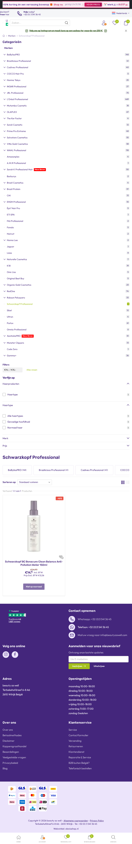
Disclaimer (8, 740)
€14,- (6, 369)
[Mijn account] (104, 23)
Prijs (5, 445)
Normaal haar (15, 427)
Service (73, 729)
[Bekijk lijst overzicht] (127, 482)
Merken (8, 48)
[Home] (4, 35)
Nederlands (121, 13)
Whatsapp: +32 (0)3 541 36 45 (94, 619)
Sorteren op (9, 482)
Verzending (75, 740)
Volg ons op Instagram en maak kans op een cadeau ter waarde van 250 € (66, 30)
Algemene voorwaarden (76, 820)
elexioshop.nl (72, 828)
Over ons (8, 729)
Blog (5, 768)
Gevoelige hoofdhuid (18, 421)
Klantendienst (76, 751)
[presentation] (40, 23)
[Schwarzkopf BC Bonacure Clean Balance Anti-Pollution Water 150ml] (34, 525)
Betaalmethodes (12, 735)
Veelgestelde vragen (14, 757)
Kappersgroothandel (14, 746)
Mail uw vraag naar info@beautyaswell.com (102, 635)
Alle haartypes (15, 415)
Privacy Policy (97, 820)
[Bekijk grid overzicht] (122, 482)
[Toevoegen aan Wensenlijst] (61, 557)
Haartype (12, 394)
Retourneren (76, 746)
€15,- (13, 369)
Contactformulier (78, 735)
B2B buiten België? (79, 762)
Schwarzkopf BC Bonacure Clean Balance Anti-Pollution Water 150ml (34, 563)
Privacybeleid (10, 762)
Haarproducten (11, 383)
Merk (5, 438)
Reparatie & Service (80, 757)
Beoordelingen (11, 751)
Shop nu (50, 4)
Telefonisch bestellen (80, 768)
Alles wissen (31, 369)
